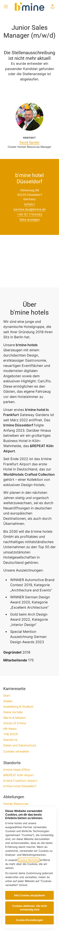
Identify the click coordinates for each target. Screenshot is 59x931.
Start (6, 695)
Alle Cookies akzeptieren (29, 895)
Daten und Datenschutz (19, 745)
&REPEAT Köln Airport (18, 775)
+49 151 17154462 (29, 214)
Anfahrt (29, 204)
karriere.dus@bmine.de (30, 209)
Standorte (10, 739)
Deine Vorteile (13, 712)
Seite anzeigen (29, 219)
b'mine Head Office (16, 769)
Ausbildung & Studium (18, 706)
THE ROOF (10, 734)
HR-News (10, 728)
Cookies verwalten (16, 751)
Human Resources (15, 803)
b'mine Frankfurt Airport (20, 780)
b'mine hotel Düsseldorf (19, 786)
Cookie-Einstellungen (29, 920)
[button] (52, 6)
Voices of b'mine (14, 723)
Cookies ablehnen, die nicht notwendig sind (29, 907)
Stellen (8, 701)
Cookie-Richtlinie (28, 860)
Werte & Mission (14, 717)
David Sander (29, 142)
